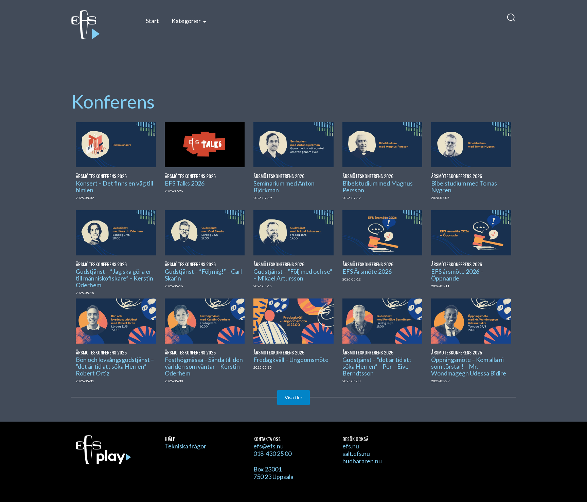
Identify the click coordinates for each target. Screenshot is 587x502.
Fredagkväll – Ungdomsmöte (290, 359)
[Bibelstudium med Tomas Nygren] (471, 144)
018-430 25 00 (272, 453)
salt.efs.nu (356, 453)
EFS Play (101, 24)
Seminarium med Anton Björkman (284, 186)
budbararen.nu (362, 461)
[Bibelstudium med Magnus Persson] (382, 144)
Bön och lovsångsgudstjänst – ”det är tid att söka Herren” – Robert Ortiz (115, 366)
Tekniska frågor (185, 446)
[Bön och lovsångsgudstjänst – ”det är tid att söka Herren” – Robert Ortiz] (116, 320)
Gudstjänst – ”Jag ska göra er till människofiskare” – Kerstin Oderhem (114, 278)
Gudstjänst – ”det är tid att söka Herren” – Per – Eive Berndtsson (376, 366)
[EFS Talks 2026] (205, 144)
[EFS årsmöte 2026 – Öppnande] (471, 232)
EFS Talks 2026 (184, 183)
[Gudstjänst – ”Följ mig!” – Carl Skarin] (205, 232)
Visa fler (293, 397)
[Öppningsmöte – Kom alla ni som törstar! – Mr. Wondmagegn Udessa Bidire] (471, 320)
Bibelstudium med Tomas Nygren (464, 186)
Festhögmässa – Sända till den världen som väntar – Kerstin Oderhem (204, 366)
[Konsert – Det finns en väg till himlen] (116, 144)
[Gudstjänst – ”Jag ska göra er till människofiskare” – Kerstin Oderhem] (116, 232)
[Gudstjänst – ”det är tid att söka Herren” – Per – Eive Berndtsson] (382, 320)
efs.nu (350, 446)
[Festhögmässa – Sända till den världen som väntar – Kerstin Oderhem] (205, 320)
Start (152, 20)
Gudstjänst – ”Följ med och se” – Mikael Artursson (292, 275)
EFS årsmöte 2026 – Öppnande (457, 275)
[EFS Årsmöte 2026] (382, 232)
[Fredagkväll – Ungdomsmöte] (293, 320)
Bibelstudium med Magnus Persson (377, 186)
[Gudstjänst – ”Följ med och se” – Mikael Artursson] (293, 232)
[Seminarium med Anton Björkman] (293, 144)
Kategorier (186, 20)
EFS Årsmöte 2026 (367, 271)
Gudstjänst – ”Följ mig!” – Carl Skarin (203, 275)
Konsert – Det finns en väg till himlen (114, 186)
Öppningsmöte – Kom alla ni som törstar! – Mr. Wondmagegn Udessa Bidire (468, 366)
